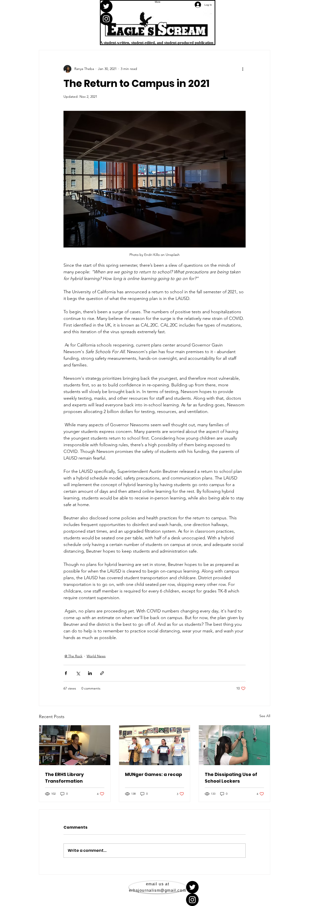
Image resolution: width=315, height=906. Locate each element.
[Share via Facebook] (65, 673)
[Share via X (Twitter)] (78, 673)
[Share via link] (102, 673)
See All (264, 716)
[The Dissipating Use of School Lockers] (234, 745)
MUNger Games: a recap (153, 774)
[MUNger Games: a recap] (154, 745)
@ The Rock (73, 656)
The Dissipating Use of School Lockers (231, 777)
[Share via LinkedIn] (90, 673)
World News (96, 656)
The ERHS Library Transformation (64, 777)
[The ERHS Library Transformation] (74, 745)
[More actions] (243, 69)
